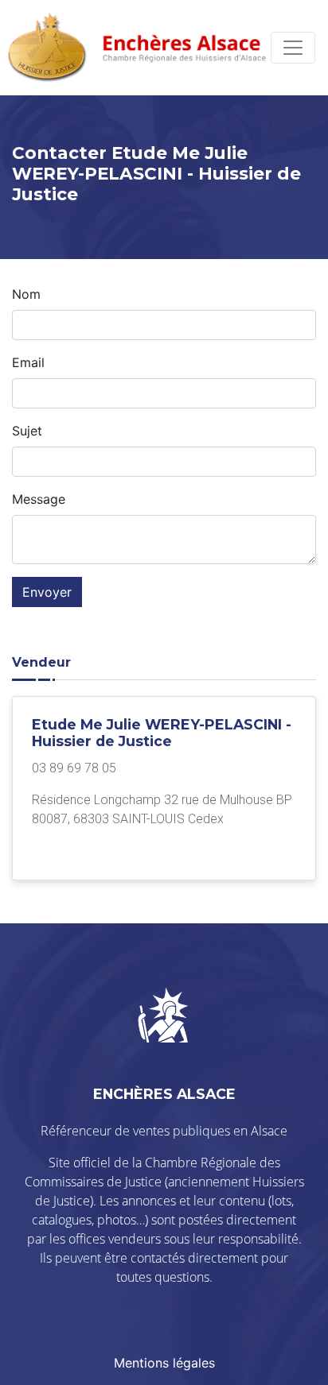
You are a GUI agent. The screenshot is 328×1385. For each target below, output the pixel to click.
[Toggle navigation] (293, 48)
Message (38, 499)
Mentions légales (164, 1363)
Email (28, 362)
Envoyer (47, 592)
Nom (26, 294)
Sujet (27, 431)
